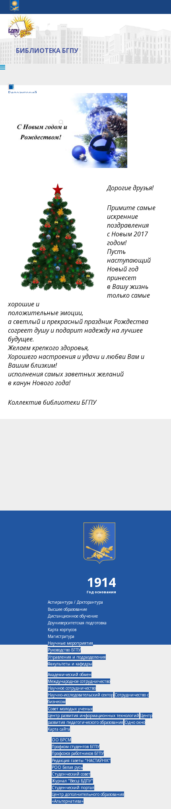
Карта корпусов (62, 629)
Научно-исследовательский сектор (80, 695)
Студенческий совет (71, 774)
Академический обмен (69, 674)
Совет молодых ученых (70, 709)
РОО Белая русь (67, 767)
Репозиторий (22, 93)
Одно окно (134, 722)
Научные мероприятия (70, 643)
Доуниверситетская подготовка (77, 623)
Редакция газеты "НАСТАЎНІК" (81, 760)
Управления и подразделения (77, 657)
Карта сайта (59, 729)
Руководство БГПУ (64, 650)
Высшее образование (67, 609)
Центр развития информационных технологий (93, 715)
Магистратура (61, 636)
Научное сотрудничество (72, 688)
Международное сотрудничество (79, 681)
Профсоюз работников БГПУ (78, 753)
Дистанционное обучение (73, 616)
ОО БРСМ (61, 740)
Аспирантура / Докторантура (75, 602)
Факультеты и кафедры (70, 664)
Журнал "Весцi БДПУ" (72, 781)
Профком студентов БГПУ (75, 746)
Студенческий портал (73, 787)
